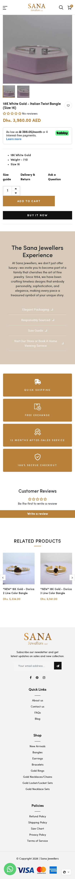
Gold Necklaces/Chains (37, 777)
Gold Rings (37, 770)
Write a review (37, 514)
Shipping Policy (37, 822)
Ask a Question (54, 177)
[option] (37, 49)
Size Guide (35, 330)
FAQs (37, 712)
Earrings (37, 758)
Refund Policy (37, 816)
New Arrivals (37, 746)
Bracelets (37, 764)
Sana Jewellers (49, 858)
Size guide (7, 177)
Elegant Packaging (35, 309)
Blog (37, 718)
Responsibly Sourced (35, 320)
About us (37, 700)
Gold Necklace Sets (38, 789)
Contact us (37, 706)
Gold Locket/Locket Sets (37, 783)
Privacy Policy (37, 834)
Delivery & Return (28, 177)
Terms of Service (37, 841)
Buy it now (37, 215)
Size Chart (37, 828)
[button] (12, 113)
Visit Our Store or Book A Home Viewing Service (35, 343)
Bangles (37, 752)
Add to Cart (29, 201)
